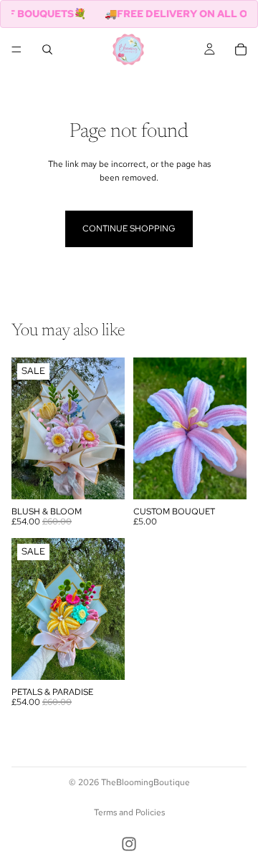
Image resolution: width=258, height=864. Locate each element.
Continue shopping (129, 228)
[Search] (47, 49)
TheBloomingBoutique (145, 782)
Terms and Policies (129, 812)
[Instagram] (129, 844)
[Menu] (16, 49)
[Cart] (241, 49)
